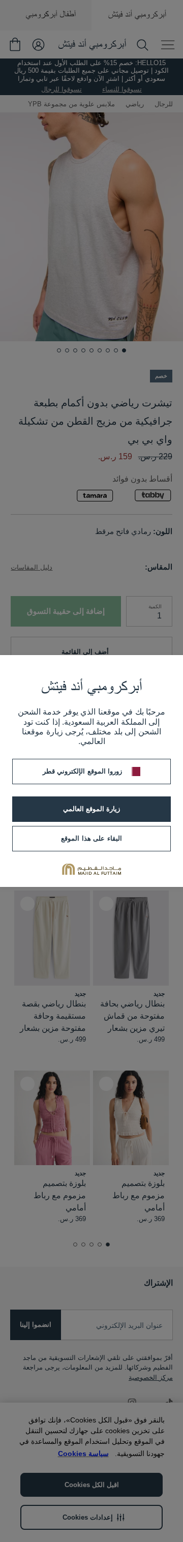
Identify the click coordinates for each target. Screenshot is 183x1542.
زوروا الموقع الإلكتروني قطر (82, 771)
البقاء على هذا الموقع (91, 838)
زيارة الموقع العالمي (91, 809)
